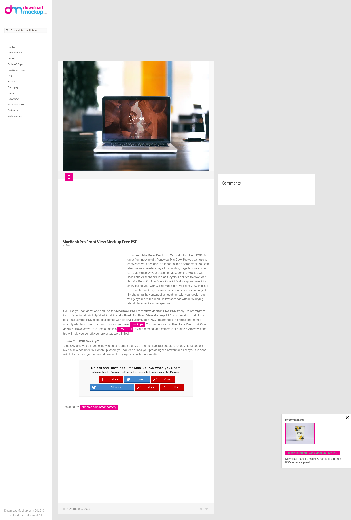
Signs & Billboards (16, 104)
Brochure (12, 47)
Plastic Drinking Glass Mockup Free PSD (312, 452)
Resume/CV (13, 98)
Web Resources (15, 116)
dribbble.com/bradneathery (99, 407)
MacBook (66, 245)
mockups (137, 324)
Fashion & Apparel (16, 64)
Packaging (13, 87)
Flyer (10, 75)
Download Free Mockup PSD (24, 515)
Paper (11, 93)
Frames (11, 81)
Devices (12, 58)
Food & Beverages (16, 70)
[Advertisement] (167, 32)
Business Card (15, 52)
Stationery (13, 110)
